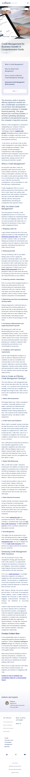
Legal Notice (15, 763)
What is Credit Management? (14, 64)
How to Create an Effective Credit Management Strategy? (14, 76)
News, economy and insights (20, 719)
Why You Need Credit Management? (11, 70)
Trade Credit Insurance (8, 722)
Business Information (7, 725)
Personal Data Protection (15, 766)
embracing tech (15, 517)
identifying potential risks (10, 236)
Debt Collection (6, 731)
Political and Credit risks (8, 728)
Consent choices (15, 772)
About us (18, 723)
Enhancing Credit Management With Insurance (14, 83)
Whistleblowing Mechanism (15, 769)
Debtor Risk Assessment (9, 269)
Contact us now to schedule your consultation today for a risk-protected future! (14, 678)
